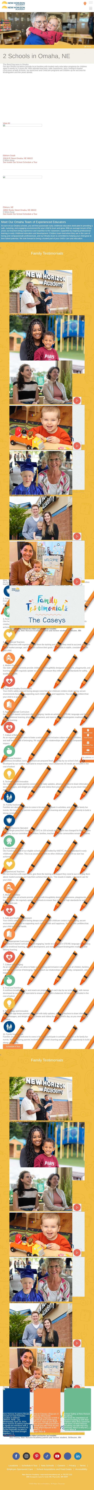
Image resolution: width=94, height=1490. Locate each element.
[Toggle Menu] (91, 2)
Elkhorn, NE (8, 207)
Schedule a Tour (30, 162)
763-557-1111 (67, 1474)
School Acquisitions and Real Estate (54, 1469)
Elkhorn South (9, 155)
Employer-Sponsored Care (20, 1469)
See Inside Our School (13, 162)
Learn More (8, 1435)
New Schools (47, 1465)
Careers (61, 1465)
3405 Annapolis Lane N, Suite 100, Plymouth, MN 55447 (47, 1477)
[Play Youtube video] (47, 607)
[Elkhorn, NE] (22, 178)
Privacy (72, 1465)
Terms (83, 1465)
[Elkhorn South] (22, 126)
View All (6, 123)
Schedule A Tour (13, 1046)
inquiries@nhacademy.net (50, 1474)
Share (88, 47)
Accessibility (81, 1469)
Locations (13, 1465)
